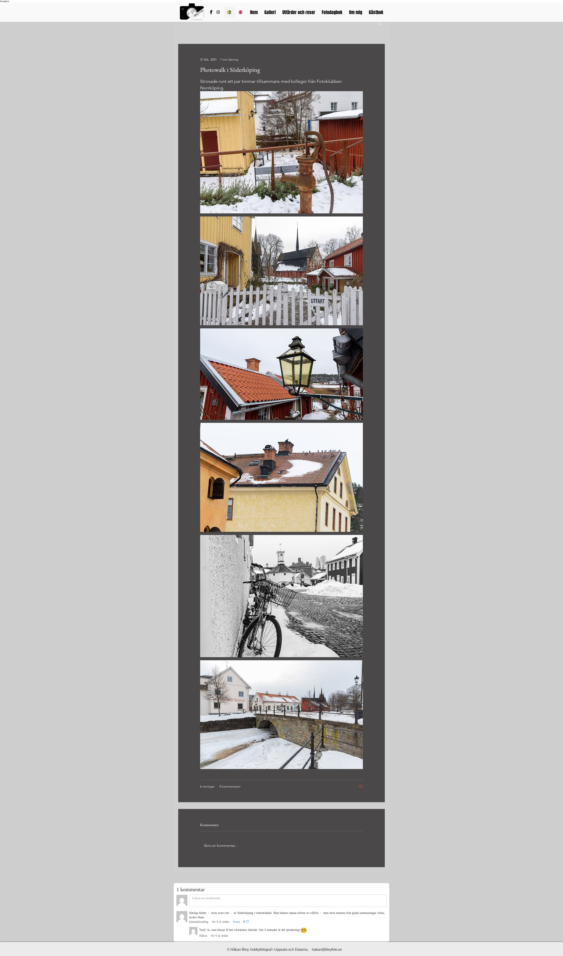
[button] (379, 23)
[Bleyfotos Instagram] (218, 12)
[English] (240, 12)
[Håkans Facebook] (211, 12)
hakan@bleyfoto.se (327, 949)
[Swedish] (229, 12)
